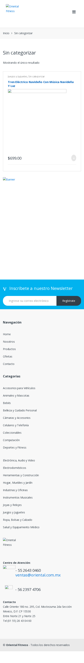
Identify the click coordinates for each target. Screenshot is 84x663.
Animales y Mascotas (16, 395)
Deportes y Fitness (14, 447)
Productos (9, 349)
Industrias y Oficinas (15, 490)
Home (7, 334)
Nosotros (9, 341)
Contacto (8, 364)
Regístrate (68, 301)
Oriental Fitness (17, 645)
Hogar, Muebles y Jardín (17, 482)
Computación (11, 440)
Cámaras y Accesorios (16, 418)
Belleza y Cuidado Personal (20, 410)
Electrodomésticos (14, 468)
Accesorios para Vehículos (19, 388)
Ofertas (7, 356)
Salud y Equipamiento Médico (21, 527)
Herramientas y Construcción (21, 475)
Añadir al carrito (72, 158)
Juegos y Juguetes (17, 76)
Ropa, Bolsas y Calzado (17, 520)
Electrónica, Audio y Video (19, 460)
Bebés (7, 403)
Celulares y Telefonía (16, 425)
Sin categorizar (36, 76)
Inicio (6, 33)
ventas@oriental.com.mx (38, 575)
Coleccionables (12, 432)
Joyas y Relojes (12, 505)
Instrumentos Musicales (18, 497)
